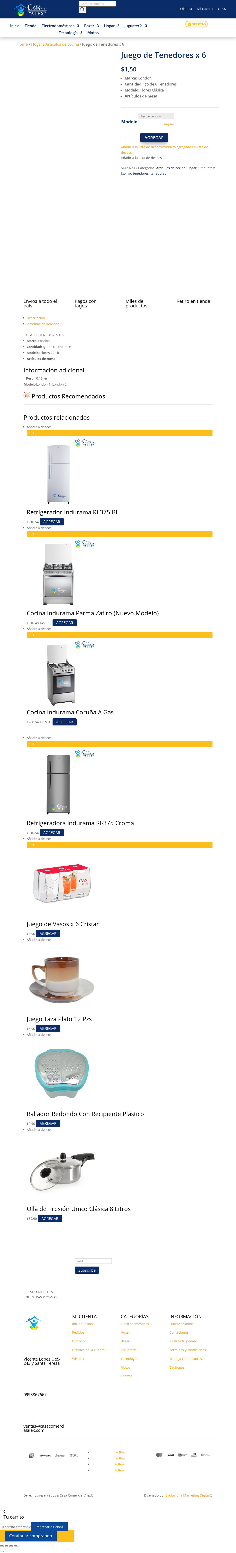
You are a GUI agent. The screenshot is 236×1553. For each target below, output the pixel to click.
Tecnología (68, 33)
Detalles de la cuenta (88, 1350)
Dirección (79, 1341)
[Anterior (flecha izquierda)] (2, 1551)
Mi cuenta (205, 9)
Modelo (129, 122)
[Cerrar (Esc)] (16, 1546)
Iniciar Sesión (82, 1324)
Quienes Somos (181, 1324)
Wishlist (186, 9)
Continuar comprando (30, 1535)
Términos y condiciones (187, 1350)
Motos (93, 33)
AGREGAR (154, 137)
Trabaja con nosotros (185, 1358)
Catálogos (176, 1367)
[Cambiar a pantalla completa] (6, 1546)
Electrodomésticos (57, 26)
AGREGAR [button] (64, 622)
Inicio (15, 26)
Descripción (36, 318)
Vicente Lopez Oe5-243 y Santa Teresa (42, 1361)
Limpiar (168, 124)
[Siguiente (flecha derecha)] (6, 1551)
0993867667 (35, 1394)
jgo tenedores (138, 173)
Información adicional (43, 324)
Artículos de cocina (62, 44)
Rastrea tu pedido (183, 1341)
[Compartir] (11, 1546)
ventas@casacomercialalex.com (44, 1428)
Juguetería (133, 26)
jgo (123, 173)
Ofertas (126, 1376)
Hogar (109, 26)
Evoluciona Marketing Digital (188, 1495)
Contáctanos (179, 1332)
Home (22, 44)
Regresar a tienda (49, 1527)
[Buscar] (82, 9)
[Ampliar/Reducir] (2, 1546)
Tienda (30, 26)
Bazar (89, 26)
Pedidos (78, 1332)
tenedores (158, 173)
